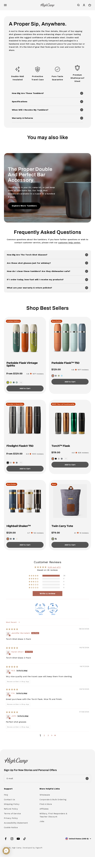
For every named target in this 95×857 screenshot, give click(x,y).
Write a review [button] (47, 593)
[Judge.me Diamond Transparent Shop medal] (53, 608)
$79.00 (55, 533)
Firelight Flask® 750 (19, 445)
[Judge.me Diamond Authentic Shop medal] (40, 608)
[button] (47, 93)
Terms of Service (12, 813)
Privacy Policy (11, 818)
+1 (21, 462)
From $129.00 (14, 373)
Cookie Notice (11, 827)
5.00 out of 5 (54, 567)
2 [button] (44, 735)
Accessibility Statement (16, 823)
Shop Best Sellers (47, 308)
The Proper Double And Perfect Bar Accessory (30, 174)
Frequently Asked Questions (47, 232)
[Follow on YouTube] (18, 838)
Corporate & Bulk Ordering (53, 799)
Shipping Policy (11, 804)
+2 (21, 382)
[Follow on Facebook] (5, 838)
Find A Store (46, 804)
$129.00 (56, 369)
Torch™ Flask (60, 445)
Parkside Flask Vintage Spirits (22, 364)
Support (8, 789)
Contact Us (9, 799)
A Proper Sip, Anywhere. (38, 24)
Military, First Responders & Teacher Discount (53, 815)
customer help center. (69, 242)
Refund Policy (11, 809)
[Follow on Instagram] (12, 838)
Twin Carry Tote (62, 526)
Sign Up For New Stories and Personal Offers (30, 770)
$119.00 (55, 452)
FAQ (6, 795)
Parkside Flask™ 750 (65, 362)
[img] (12, 629)
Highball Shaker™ (18, 526)
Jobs (42, 821)
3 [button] (48, 735)
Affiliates (44, 809)
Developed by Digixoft (32, 848)
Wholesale (45, 795)
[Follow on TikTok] (24, 838)
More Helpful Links (50, 789)
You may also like (47, 137)
